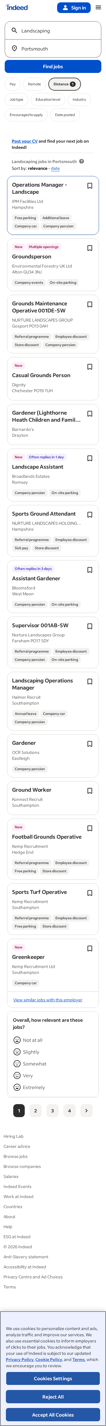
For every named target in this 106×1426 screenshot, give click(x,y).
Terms (78, 1359)
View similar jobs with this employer (47, 1000)
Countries (13, 1206)
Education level (48, 99)
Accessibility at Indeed (25, 1266)
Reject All (53, 1397)
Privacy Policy (20, 1359)
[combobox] (55, 30)
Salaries (11, 1176)
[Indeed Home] (16, 7)
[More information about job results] (81, 161)
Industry (79, 99)
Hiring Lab (14, 1136)
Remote (34, 84)
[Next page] (86, 1110)
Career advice (17, 1146)
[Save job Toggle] (90, 185)
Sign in (78, 7)
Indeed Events (18, 1186)
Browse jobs (16, 1156)
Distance (64, 84)
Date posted (65, 115)
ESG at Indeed (17, 1236)
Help (8, 1226)
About (9, 1216)
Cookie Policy (48, 1359)
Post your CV (25, 141)
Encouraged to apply (26, 115)
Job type (16, 99)
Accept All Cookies (53, 1415)
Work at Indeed (19, 1196)
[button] (39, 188)
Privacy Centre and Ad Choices (33, 1277)
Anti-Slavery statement (26, 1256)
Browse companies (22, 1166)
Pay (13, 84)
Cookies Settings (53, 1378)
